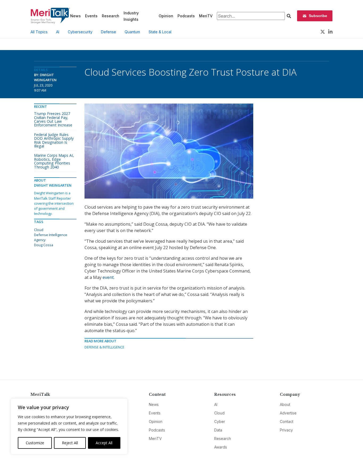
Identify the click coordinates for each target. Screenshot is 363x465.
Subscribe (318, 16)
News (75, 16)
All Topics (39, 32)
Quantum (132, 32)
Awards (220, 447)
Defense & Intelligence (104, 347)
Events (91, 16)
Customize (35, 442)
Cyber (219, 421)
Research (110, 16)
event (108, 277)
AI (57, 32)
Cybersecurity (80, 32)
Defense (108, 32)
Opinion (166, 16)
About (285, 404)
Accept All (104, 442)
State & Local (160, 32)
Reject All (70, 442)
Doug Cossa (43, 244)
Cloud (38, 229)
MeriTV (206, 16)
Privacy (286, 430)
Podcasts (186, 16)
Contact (286, 421)
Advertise (288, 413)
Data (218, 430)
